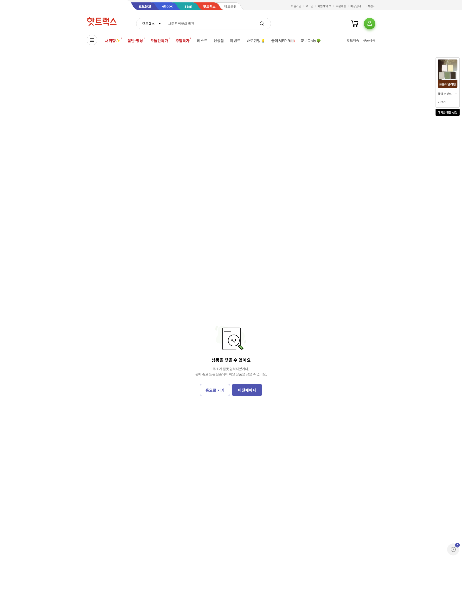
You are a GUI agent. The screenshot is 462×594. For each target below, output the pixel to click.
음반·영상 (135, 40)
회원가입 (296, 6)
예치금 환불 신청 (447, 112)
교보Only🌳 (311, 40)
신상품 (218, 40)
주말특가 (182, 40)
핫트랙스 (148, 23)
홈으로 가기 (214, 390)
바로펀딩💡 (255, 40)
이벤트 (235, 40)
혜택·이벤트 (445, 94)
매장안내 (355, 6)
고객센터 (370, 6)
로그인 (309, 6)
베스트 (202, 40)
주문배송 (341, 6)
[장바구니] (354, 23)
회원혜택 (322, 6)
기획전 (442, 102)
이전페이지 (247, 390)
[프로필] (369, 23)
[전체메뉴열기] (92, 40)
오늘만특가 (159, 40)
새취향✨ (112, 40)
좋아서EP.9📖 (283, 40)
